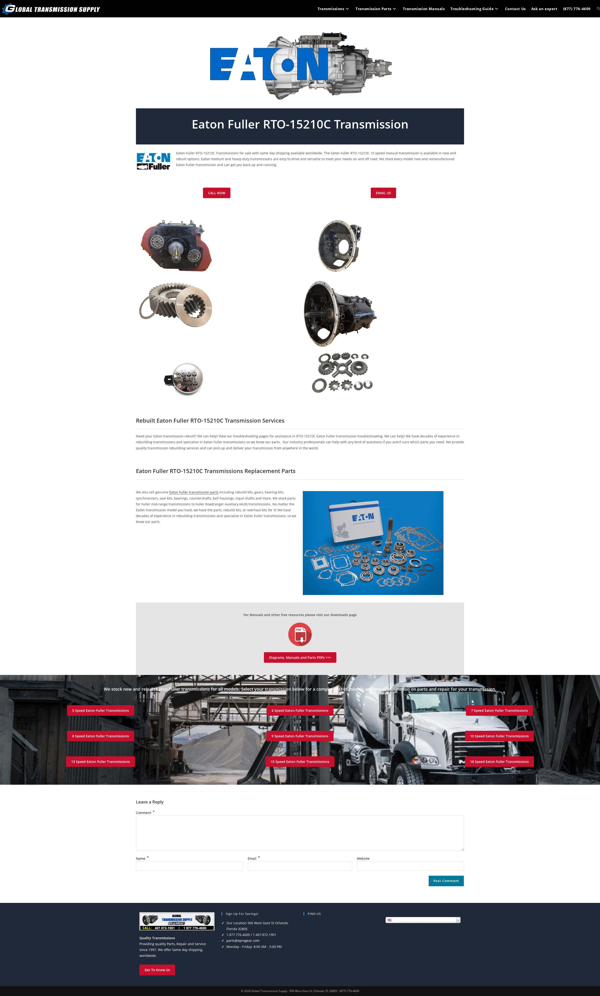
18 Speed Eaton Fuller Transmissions (499, 761)
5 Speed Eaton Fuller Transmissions (100, 710)
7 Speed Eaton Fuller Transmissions (499, 710)
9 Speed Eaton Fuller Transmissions (300, 736)
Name (142, 858)
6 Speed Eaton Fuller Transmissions (300, 710)
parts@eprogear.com (242, 940)
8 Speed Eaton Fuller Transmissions (100, 736)
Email (254, 858)
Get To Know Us (157, 970)
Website (363, 858)
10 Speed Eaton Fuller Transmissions (499, 736)
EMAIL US (383, 193)
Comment (145, 812)
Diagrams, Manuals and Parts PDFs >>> (300, 657)
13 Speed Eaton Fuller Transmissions (100, 761)
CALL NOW (216, 193)
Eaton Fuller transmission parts (193, 492)
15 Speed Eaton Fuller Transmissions (300, 761)
